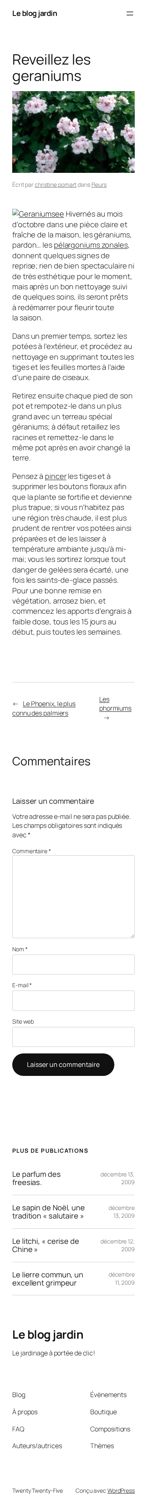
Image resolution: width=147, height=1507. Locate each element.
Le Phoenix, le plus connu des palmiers (44, 708)
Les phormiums (115, 704)
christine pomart (55, 184)
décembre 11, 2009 (122, 1278)
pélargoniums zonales (91, 245)
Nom (20, 949)
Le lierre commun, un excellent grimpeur (47, 1278)
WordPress (121, 1490)
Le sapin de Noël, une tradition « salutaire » (48, 1211)
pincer (55, 476)
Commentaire (31, 851)
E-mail (22, 985)
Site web (23, 1021)
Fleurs (99, 184)
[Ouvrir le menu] (130, 13)
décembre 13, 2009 (122, 1212)
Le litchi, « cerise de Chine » (45, 1245)
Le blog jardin (34, 13)
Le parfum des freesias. (36, 1178)
